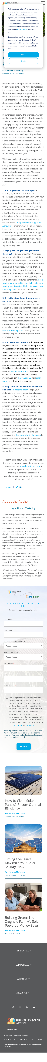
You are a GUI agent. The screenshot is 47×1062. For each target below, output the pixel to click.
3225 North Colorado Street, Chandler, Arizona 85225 (24, 1040)
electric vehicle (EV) (19, 371)
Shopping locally (20, 389)
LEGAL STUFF (22, 993)
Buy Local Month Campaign (28, 435)
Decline (23, 61)
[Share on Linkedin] (20, 487)
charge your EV (24, 377)
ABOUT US (22, 979)
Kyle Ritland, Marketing (12, 70)
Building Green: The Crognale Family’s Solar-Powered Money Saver (23, 921)
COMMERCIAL (22, 965)
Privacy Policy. (31, 725)
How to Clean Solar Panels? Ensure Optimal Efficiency (23, 804)
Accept (23, 55)
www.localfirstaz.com (30, 466)
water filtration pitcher (13, 330)
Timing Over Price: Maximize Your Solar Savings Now (20, 863)
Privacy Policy (22, 29)
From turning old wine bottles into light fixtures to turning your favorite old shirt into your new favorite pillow (22, 284)
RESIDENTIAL (22, 950)
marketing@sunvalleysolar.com (17, 1035)
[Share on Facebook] (13, 487)
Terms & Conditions (16, 725)
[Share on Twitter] (17, 487)
